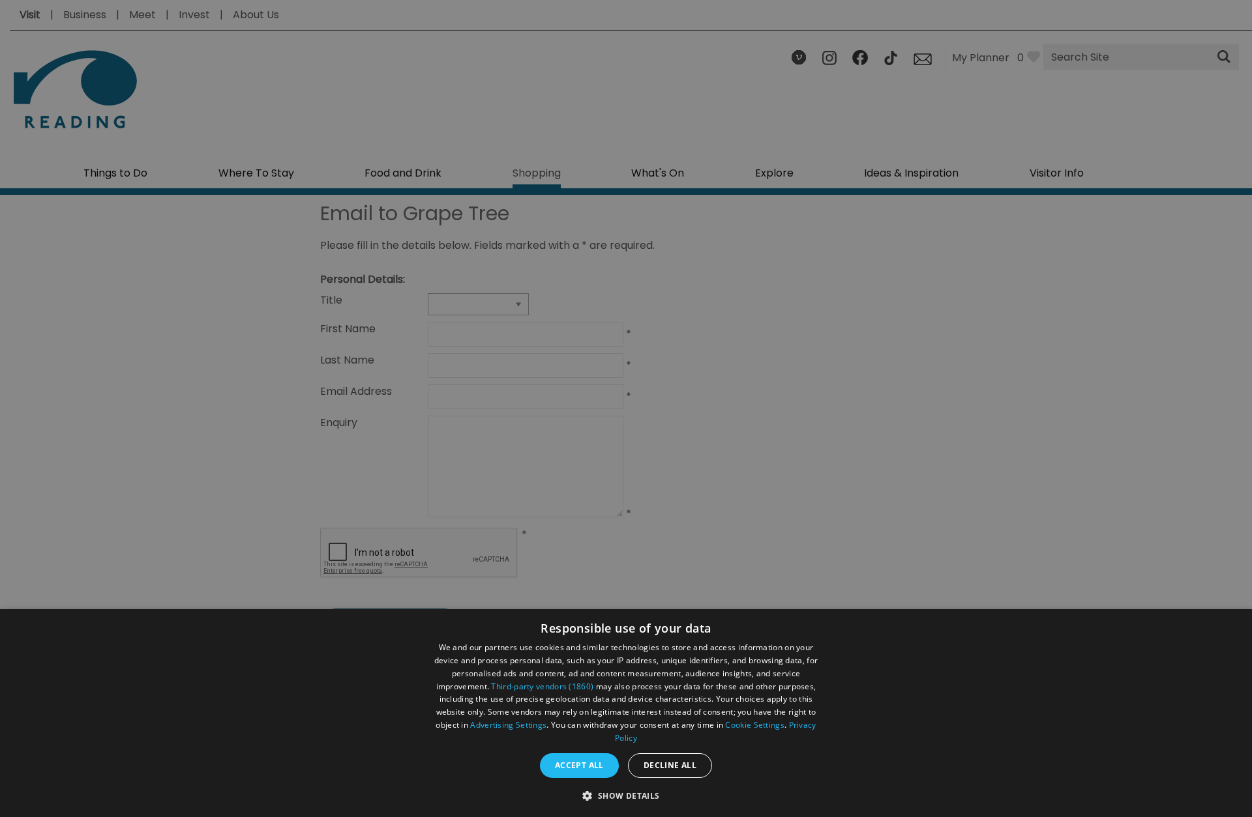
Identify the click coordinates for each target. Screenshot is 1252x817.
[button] (625, 794)
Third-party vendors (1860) (542, 686)
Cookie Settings (754, 724)
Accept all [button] (579, 765)
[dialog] (626, 713)
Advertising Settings (508, 724)
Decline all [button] (670, 765)
